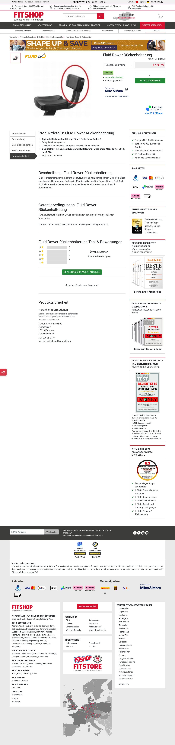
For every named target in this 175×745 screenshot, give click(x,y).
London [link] (23, 657)
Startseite (13, 37)
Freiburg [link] (48, 632)
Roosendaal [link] (17, 666)
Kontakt (46, 2)
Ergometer (123, 612)
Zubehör (40, 37)
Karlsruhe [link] (43, 635)
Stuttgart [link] (36, 644)
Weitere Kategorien (152, 25)
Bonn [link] (52, 626)
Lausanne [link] (26, 673)
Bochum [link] (45, 626)
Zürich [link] (34, 673)
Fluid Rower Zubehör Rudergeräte (78, 37)
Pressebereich (94, 643)
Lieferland (131, 2)
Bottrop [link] (15, 629)
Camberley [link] (42, 653)
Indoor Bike (123, 635)
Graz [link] (14, 619)
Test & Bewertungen (21, 150)
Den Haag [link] (38, 663)
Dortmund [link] (44, 629)
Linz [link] (37, 619)
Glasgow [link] (15, 657)
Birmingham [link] (32, 653)
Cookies (69, 623)
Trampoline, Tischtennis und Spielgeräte (79, 25)
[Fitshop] (29, 16)
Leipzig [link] (27, 638)
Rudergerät (123, 618)
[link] (135, 178)
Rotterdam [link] (27, 666)
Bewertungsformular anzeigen (82, 272)
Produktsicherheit (20, 156)
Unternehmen (17, 2)
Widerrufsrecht (95, 627)
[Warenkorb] (161, 16)
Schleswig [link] (27, 644)
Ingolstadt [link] (34, 635)
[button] (15, 58)
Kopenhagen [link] (17, 695)
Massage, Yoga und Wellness (121, 25)
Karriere (38, 2)
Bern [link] (19, 673)
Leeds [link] (23, 653)
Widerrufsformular (73, 630)
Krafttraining (45, 25)
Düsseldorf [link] (16, 632)
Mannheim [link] (42, 638)
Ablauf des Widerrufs (97, 630)
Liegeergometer (125, 645)
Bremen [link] (35, 629)
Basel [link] (14, 673)
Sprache (143, 2)
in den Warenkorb (150, 80)
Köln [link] (21, 638)
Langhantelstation (127, 658)
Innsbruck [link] (21, 619)
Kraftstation (124, 622)
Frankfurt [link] (40, 632)
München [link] (52, 638)
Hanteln (122, 638)
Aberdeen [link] (16, 653)
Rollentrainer (124, 652)
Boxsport (123, 642)
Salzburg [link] (44, 619)
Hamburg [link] (16, 635)
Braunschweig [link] (25, 629)
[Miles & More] (150, 586)
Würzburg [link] (16, 647)
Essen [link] (32, 632)
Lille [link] (13, 688)
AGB (68, 620)
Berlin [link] (30, 626)
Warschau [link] (16, 702)
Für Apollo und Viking (115, 65)
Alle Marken (124, 684)
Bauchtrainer (124, 665)
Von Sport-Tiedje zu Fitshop (24, 563)
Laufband (123, 615)
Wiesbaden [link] (46, 644)
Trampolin (123, 625)
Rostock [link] (43, 641)
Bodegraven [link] (28, 663)
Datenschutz (94, 620)
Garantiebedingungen (22, 145)
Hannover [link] (25, 635)
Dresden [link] (52, 629)
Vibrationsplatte (125, 679)
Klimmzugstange (126, 672)
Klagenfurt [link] (30, 619)
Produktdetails (19, 133)
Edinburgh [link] (51, 653)
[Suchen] (100, 16)
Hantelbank (124, 632)
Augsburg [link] (23, 626)
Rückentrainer (125, 669)
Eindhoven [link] (47, 663)
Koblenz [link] (15, 638)
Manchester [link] (32, 657)
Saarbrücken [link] (17, 644)
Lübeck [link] (34, 638)
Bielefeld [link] (37, 626)
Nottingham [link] (43, 657)
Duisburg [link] (25, 632)
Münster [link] (15, 641)
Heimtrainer (124, 648)
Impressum (28, 2)
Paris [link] (18, 688)
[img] (126, 89)
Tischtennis (124, 628)
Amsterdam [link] (17, 663)
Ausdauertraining (22, 25)
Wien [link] (51, 619)
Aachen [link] (15, 626)
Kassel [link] (51, 635)
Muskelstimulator (126, 675)
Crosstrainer (124, 608)
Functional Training (127, 662)
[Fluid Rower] (35, 55)
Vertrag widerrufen (87, 606)
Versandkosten (72, 627)
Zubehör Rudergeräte (54, 37)
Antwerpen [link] (16, 680)
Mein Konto (155, 2)
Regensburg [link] (33, 641)
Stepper (122, 655)
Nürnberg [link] (24, 641)
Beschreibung (18, 139)
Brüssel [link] (25, 680)
